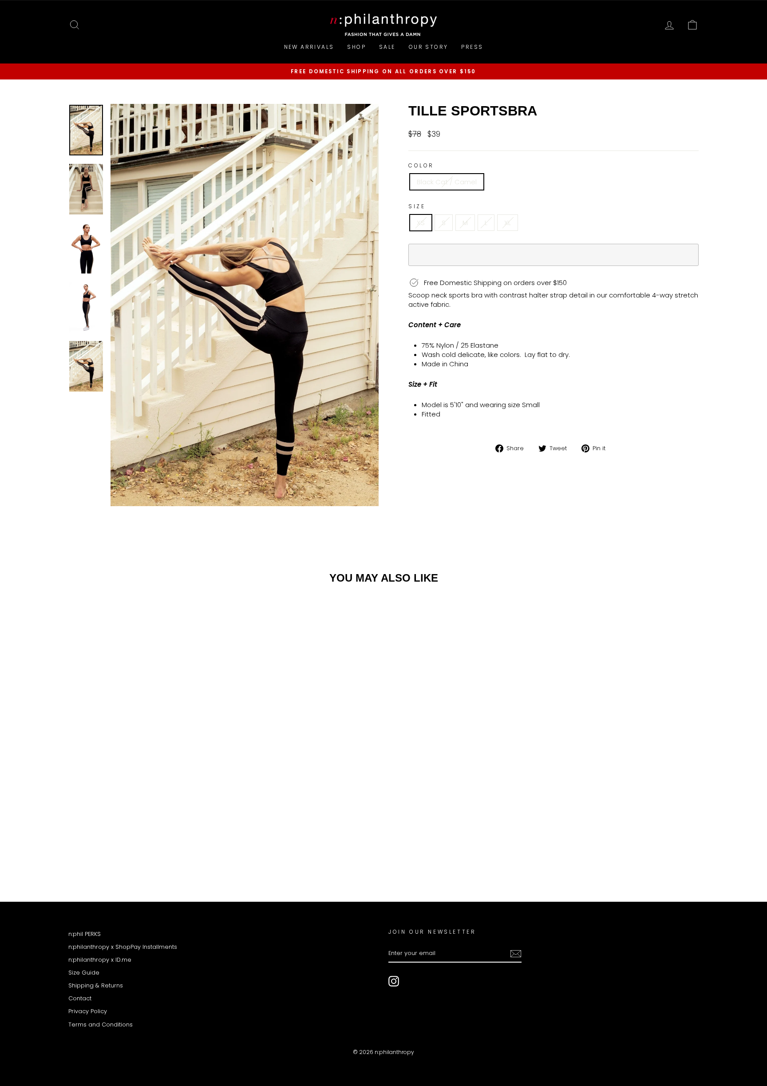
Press (472, 47)
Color (421, 165)
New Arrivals (309, 47)
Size (416, 206)
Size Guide (83, 972)
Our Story (428, 47)
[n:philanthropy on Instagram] (393, 981)
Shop (356, 47)
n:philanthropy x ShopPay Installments (122, 947)
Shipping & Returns (95, 985)
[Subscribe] (516, 953)
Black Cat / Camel (447, 181)
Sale (387, 47)
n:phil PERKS (84, 934)
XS (421, 222)
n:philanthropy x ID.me (99, 959)
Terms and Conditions (100, 1024)
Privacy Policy (87, 1011)
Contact (79, 998)
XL (507, 222)
